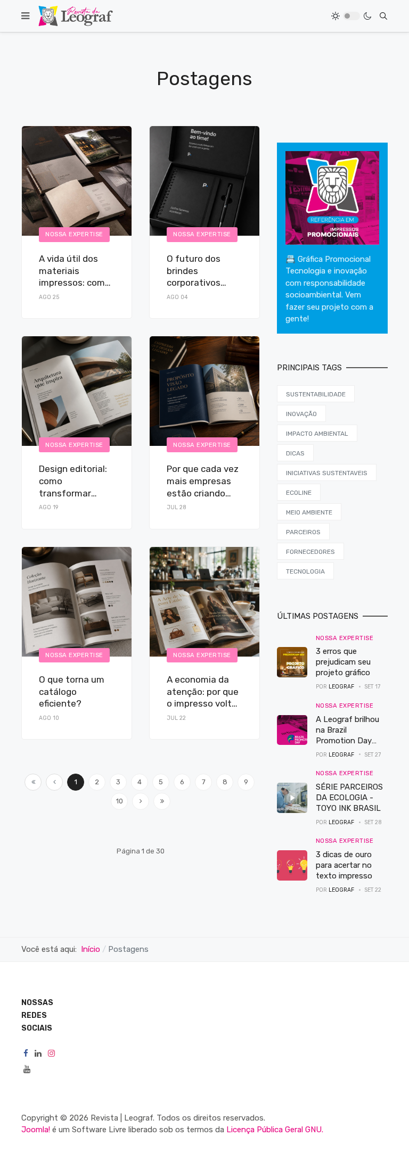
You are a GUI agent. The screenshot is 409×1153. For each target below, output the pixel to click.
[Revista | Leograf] (75, 16)
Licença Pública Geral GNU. (274, 1129)
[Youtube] (26, 1069)
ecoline (299, 492)
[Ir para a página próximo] (140, 801)
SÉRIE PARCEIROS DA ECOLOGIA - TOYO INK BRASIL (349, 797)
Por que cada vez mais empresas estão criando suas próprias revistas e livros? (203, 492)
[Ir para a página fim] (161, 801)
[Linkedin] (38, 1054)
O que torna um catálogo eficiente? (71, 691)
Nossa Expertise (74, 234)
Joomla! (35, 1129)
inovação (301, 414)
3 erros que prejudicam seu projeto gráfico (343, 661)
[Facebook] (25, 1054)
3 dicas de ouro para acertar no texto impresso (344, 865)
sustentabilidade (316, 394)
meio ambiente (309, 512)
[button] (25, 16)
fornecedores (310, 551)
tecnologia (305, 571)
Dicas (295, 453)
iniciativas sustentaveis (326, 473)
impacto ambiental (317, 433)
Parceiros (303, 532)
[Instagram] (51, 1054)
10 (119, 801)
